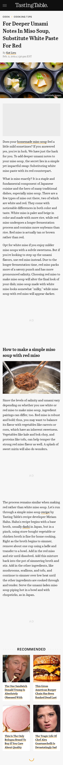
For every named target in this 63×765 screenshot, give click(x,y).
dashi (26, 526)
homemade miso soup (32, 141)
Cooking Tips (23, 17)
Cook (6, 17)
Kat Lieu (11, 52)
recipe (45, 512)
